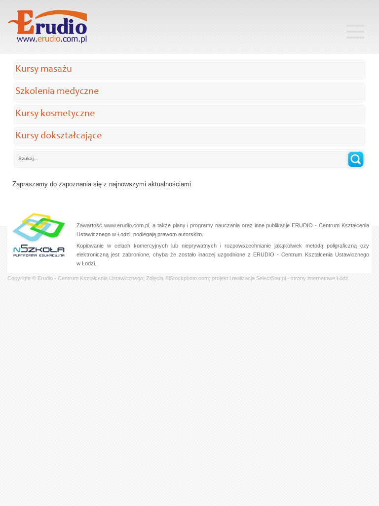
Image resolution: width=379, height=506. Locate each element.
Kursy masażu (43, 70)
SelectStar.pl (271, 278)
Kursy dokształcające (58, 136)
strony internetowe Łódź (319, 278)
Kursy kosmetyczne (55, 114)
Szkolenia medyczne (57, 92)
